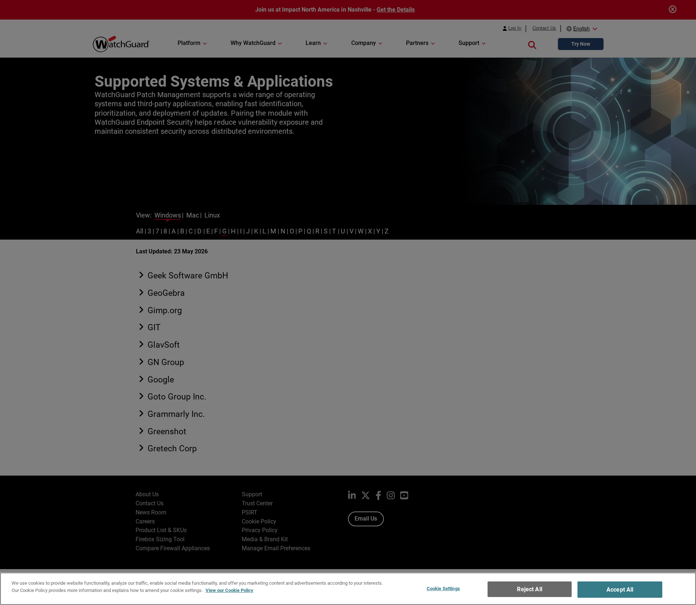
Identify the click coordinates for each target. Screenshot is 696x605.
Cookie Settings (443, 588)
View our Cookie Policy (229, 590)
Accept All (620, 589)
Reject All (529, 589)
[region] (348, 588)
